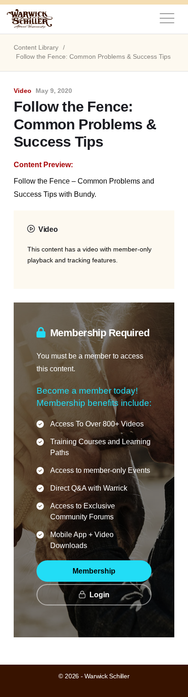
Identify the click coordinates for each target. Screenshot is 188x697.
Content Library (36, 47)
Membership (94, 571)
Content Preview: (43, 165)
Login (99, 595)
